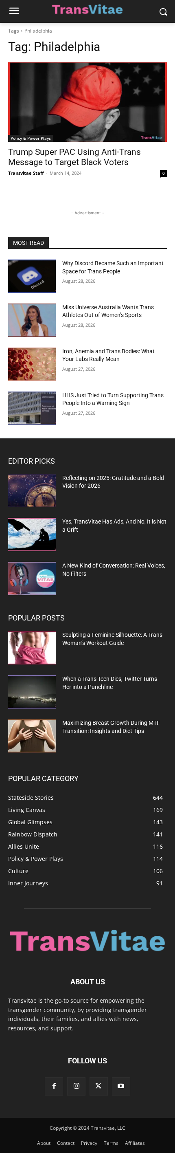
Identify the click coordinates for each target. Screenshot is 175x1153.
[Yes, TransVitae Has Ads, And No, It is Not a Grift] (32, 534)
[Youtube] (121, 1086)
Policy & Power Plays (31, 138)
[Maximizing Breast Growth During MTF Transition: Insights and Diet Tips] (32, 736)
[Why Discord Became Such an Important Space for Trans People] (32, 276)
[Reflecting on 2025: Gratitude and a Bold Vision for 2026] (32, 491)
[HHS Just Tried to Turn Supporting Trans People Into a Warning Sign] (32, 408)
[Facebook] (54, 1086)
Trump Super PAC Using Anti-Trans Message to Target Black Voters (74, 157)
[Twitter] (99, 1086)
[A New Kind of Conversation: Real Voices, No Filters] (32, 578)
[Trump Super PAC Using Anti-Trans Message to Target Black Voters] (87, 102)
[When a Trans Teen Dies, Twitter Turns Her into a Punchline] (32, 692)
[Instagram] (76, 1086)
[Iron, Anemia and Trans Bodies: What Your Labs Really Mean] (32, 364)
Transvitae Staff (26, 173)
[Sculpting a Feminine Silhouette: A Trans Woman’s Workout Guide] (32, 648)
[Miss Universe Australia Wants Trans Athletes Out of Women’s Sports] (32, 320)
